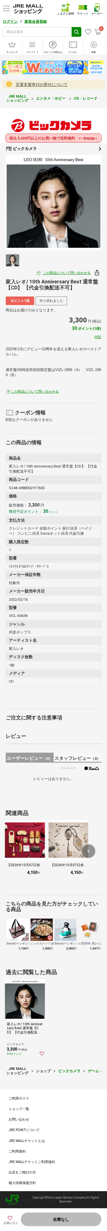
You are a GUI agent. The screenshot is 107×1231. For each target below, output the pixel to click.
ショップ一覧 (19, 1109)
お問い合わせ (19, 1119)
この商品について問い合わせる (67, 273)
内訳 (97, 337)
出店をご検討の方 (22, 1172)
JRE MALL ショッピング (17, 98)
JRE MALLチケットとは (27, 1141)
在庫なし (61, 1219)
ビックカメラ (24, 148)
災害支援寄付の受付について (42, 84)
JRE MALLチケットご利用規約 (32, 1162)
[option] (53, 202)
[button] (88, 851)
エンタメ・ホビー (51, 98)
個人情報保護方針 (22, 1183)
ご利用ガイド (19, 1098)
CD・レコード (86, 98)
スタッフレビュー (77, 758)
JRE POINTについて (24, 1130)
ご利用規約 (17, 1151)
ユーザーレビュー (30, 758)
